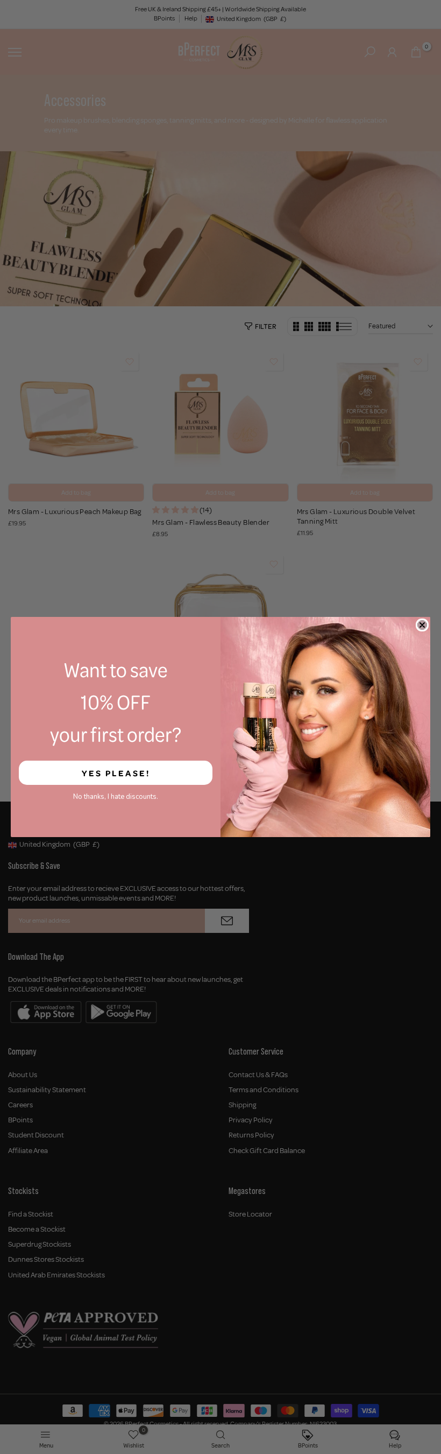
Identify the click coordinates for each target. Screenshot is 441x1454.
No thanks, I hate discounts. (115, 797)
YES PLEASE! (116, 773)
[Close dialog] (422, 625)
